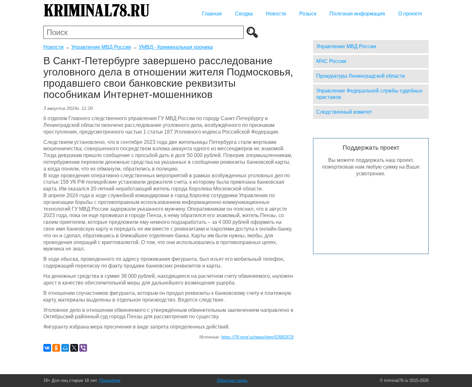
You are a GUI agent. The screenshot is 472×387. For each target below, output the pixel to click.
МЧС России (331, 61)
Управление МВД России (101, 47)
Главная (212, 13)
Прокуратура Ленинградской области (360, 76)
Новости (276, 13)
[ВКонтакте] (47, 348)
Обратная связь (232, 380)
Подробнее (109, 380)
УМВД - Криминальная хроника (176, 47)
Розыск (307, 13)
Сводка (244, 13)
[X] (74, 348)
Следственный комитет (344, 112)
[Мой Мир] (65, 348)
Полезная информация (357, 13)
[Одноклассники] (56, 348)
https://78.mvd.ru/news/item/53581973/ (257, 337)
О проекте (410, 13)
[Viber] (83, 348)
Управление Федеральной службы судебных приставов (369, 94)
